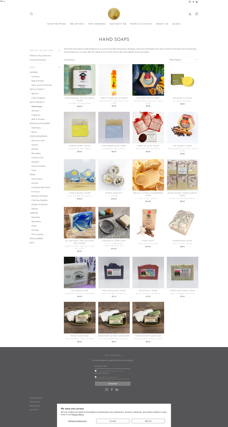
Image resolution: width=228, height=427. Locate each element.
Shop (32, 67)
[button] (2, 1)
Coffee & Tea (37, 157)
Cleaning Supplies (39, 200)
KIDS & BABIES (36, 238)
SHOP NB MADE (56, 24)
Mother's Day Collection (40, 55)
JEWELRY (34, 213)
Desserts (35, 162)
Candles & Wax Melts (40, 187)
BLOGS (177, 24)
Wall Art (34, 93)
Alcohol (34, 149)
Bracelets (35, 217)
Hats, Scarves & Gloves (41, 85)
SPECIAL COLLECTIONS (41, 50)
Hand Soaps (36, 106)
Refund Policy (35, 406)
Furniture (35, 192)
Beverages (36, 153)
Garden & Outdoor (39, 204)
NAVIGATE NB (118, 24)
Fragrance (35, 115)
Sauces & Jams (38, 140)
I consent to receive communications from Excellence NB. (112, 378)
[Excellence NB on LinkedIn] (117, 389)
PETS (32, 243)
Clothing (35, 76)
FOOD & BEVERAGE (38, 136)
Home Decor (37, 179)
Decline (148, 421)
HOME (33, 174)
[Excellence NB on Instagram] (106, 389)
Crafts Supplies (38, 98)
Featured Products (38, 60)
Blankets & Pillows (39, 196)
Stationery (36, 128)
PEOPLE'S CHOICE (141, 24)
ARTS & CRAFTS (37, 89)
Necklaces (36, 221)
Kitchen (34, 183)
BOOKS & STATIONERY (40, 123)
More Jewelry (37, 234)
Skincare (35, 111)
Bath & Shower (38, 119)
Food (33, 170)
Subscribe (112, 383)
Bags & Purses (37, 81)
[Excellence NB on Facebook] (111, 389)
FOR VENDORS (97, 24)
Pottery (34, 209)
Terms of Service (36, 398)
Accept (112, 421)
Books (34, 132)
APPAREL (34, 72)
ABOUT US (162, 24)
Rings (33, 226)
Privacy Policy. (77, 414)
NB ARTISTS (77, 24)
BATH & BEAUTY (37, 102)
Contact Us (34, 410)
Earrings (34, 230)
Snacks (34, 145)
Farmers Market (38, 166)
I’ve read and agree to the (109, 372)
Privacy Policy (102, 373)
